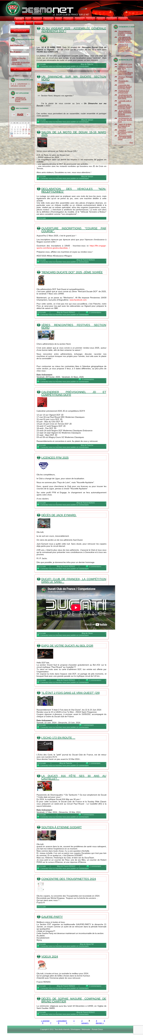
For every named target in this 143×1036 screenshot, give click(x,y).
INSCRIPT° (111, 19)
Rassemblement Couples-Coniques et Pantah (125, 33)
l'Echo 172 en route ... (58, 737)
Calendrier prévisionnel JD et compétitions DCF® (73, 393)
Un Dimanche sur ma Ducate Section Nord (73, 78)
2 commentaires (95, 312)
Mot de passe (16, 52)
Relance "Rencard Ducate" (125, 77)
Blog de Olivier (87, 633)
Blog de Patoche (87, 64)
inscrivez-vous (60, 66)
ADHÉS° (101, 19)
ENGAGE (123, 19)
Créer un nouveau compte (18, 59)
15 (26, 129)
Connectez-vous (46, 66)
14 (23, 129)
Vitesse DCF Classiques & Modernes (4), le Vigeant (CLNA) (124, 47)
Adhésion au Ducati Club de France (20, 99)
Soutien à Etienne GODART (61, 827)
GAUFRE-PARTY (52, 916)
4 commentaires (95, 566)
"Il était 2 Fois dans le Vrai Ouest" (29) (70, 692)
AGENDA (37, 19)
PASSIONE (48, 19)
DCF (28, 19)
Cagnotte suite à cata (124, 102)
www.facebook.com (78, 300)
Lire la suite (41, 64)
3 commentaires (88, 379)
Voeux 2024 (49, 956)
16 (29, 129)
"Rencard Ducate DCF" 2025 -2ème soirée (72, 272)
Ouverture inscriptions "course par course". (73, 230)
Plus (131, 143)
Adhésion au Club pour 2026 (125, 67)
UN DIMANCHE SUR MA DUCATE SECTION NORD (125, 39)
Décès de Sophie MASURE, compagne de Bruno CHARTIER (73, 1000)
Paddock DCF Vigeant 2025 (123, 91)
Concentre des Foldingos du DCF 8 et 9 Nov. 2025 (125, 87)
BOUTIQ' (90, 19)
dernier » (100, 1023)
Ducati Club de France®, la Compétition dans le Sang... (73, 580)
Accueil (19, 19)
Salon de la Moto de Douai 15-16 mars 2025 (73, 134)
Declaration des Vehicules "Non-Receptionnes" (73, 190)
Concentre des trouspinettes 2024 (68, 878)
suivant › (85, 1023)
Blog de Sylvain (87, 120)
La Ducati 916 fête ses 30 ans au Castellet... (73, 777)
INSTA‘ (29, 23)
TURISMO (68, 19)
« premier (45, 1021)
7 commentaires (88, 815)
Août (20, 114)
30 (29, 133)
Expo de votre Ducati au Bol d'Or (67, 645)
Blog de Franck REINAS (86, 260)
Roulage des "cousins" (123, 82)
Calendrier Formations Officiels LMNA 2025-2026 (125, 72)
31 (12, 136)
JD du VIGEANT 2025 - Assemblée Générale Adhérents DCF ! (73, 30)
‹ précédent (61, 1021)
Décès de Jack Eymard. (59, 515)
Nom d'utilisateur (17, 45)
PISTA (58, 19)
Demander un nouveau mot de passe (20, 63)
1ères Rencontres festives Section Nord (73, 326)
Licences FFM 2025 (55, 457)
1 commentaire (88, 725)
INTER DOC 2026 (125, 64)
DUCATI (38, 23)
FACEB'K (20, 23)
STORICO (79, 19)
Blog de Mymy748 (87, 944)
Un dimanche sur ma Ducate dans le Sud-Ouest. (125, 96)
